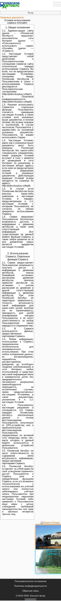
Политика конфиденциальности (30, 586)
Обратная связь (30, 591)
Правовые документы (12, 17)
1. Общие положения (17, 27)
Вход (30, 12)
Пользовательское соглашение (30, 581)
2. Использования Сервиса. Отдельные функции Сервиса (18, 256)
